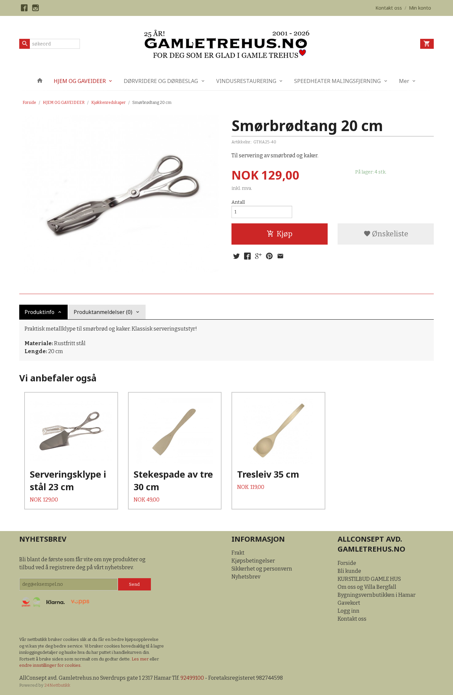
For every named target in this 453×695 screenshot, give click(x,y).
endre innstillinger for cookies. (50, 665)
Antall (238, 202)
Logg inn (348, 611)
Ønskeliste (389, 233)
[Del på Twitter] (236, 256)
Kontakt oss (352, 619)
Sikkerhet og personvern (261, 569)
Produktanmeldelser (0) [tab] (103, 312)
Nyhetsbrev (245, 577)
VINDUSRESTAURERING (246, 81)
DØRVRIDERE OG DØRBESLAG (161, 81)
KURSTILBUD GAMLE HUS (369, 579)
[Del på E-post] (280, 256)
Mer (404, 81)
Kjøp (284, 233)
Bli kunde (349, 571)
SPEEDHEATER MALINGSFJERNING (337, 81)
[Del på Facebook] (247, 256)
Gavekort (349, 603)
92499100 (192, 678)
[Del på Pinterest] (269, 256)
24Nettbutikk (57, 685)
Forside (29, 102)
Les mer (141, 658)
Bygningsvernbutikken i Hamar (377, 595)
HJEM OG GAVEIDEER (80, 81)
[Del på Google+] (258, 256)
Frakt (237, 553)
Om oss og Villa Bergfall (367, 587)
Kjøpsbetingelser (253, 561)
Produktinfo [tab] (39, 312)
